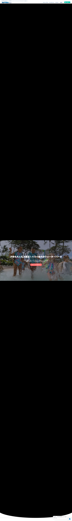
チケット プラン (45, 2)
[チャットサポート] (70, 518)
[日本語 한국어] (67, 2)
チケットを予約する (36, 264)
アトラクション (51, 2)
